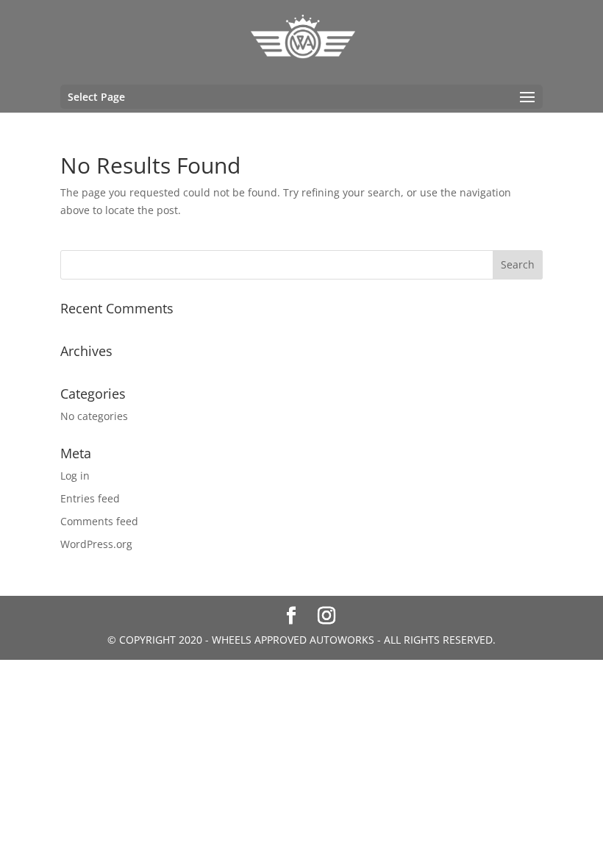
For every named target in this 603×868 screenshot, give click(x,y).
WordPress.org (96, 544)
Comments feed (99, 521)
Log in (75, 476)
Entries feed (90, 498)
